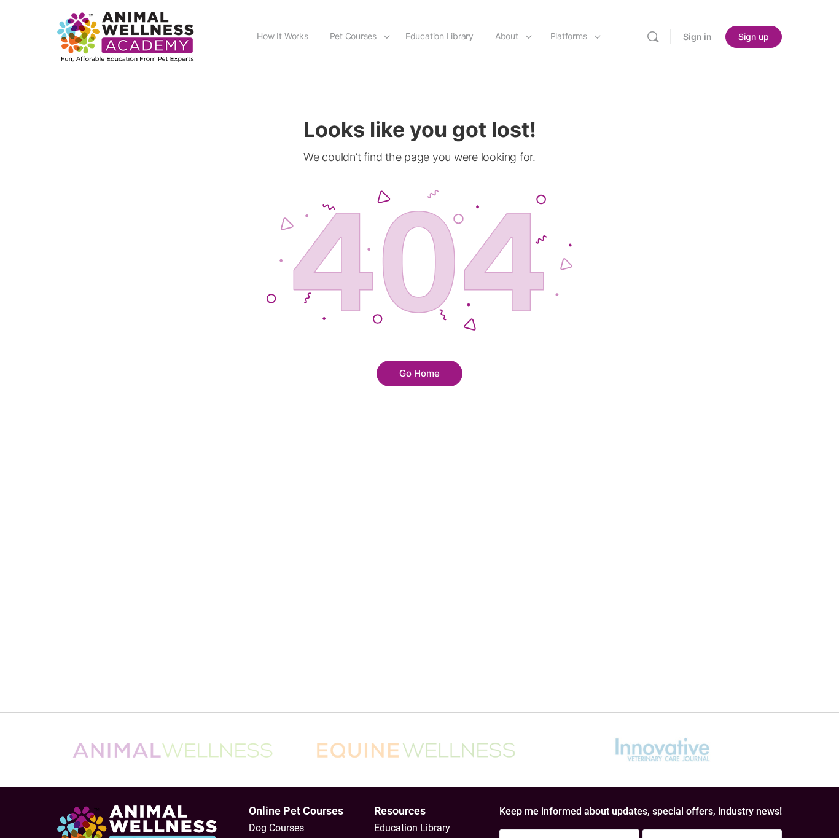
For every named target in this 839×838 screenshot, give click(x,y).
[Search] (653, 36)
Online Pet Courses (296, 810)
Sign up (753, 36)
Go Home (419, 373)
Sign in (697, 36)
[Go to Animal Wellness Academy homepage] (126, 36)
